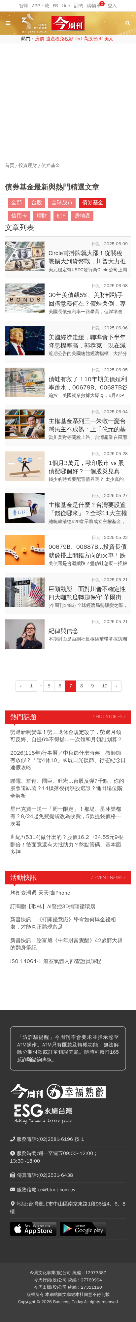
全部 (16, 202)
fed (78, 39)
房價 (39, 39)
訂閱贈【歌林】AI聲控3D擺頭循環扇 (52, 906)
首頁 (9, 165)
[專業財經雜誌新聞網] (68, 23)
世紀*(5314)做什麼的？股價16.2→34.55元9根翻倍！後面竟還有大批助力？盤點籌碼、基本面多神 (66, 844)
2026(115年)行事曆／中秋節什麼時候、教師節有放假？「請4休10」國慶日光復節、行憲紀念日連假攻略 (68, 760)
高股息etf (93, 39)
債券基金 (50, 165)
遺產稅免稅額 (60, 39)
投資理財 (27, 165)
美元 (109, 39)
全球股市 (62, 202)
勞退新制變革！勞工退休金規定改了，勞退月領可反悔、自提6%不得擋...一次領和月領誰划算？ (66, 736)
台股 (36, 202)
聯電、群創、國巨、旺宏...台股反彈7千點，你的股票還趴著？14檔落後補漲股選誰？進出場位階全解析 (67, 788)
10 (104, 686)
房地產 (82, 216)
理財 (42, 216)
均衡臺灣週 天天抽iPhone (40, 893)
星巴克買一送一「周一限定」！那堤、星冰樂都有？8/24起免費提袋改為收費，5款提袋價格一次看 (65, 816)
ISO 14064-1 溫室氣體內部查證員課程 (55, 961)
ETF (61, 216)
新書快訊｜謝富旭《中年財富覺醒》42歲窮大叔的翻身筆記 (66, 944)
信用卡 (19, 216)
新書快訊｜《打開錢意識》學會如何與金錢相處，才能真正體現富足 (63, 923)
